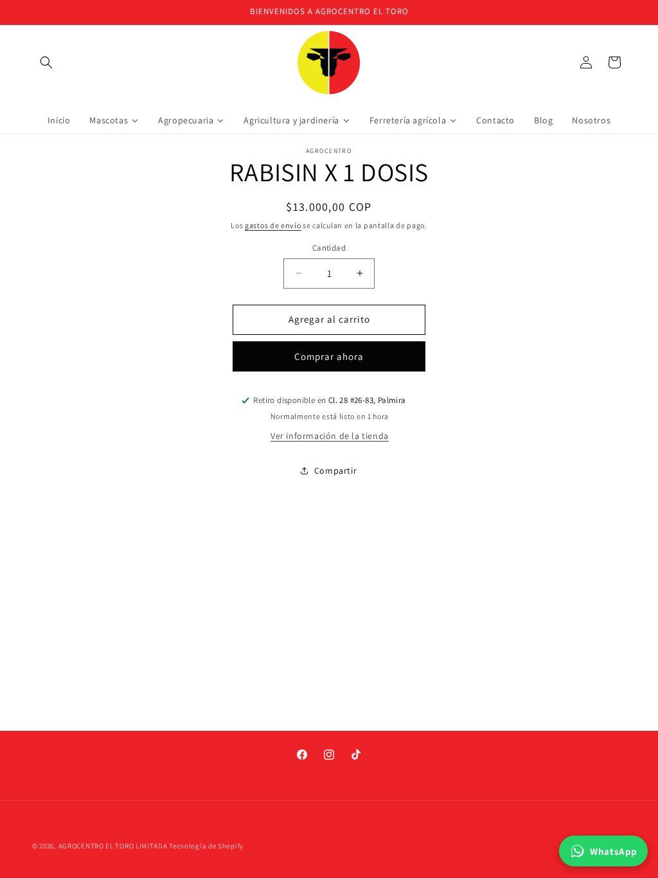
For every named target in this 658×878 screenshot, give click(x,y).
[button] (46, 62)
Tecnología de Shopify (206, 845)
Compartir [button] (335, 470)
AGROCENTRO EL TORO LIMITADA (113, 845)
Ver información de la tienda (330, 436)
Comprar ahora (329, 356)
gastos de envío (273, 225)
